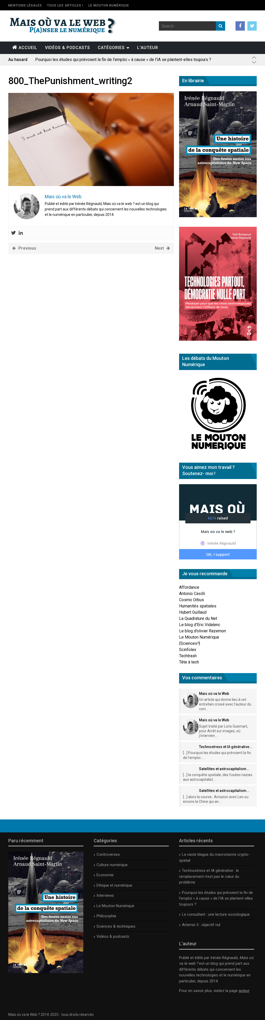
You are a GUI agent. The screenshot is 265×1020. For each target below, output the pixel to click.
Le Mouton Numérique (109, 5)
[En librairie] (218, 215)
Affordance (189, 587)
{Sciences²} (189, 643)
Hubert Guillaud (193, 612)
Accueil (28, 47)
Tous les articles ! (65, 5)
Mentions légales (25, 5)
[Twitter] (13, 233)
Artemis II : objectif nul (201, 924)
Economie (105, 875)
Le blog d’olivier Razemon (202, 630)
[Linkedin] (20, 233)
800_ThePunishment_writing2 (70, 81)
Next (159, 248)
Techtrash (188, 655)
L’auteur (147, 47)
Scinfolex (187, 649)
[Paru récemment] (45, 971)
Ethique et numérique (114, 885)
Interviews (105, 895)
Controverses (108, 854)
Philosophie (106, 916)
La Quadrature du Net (198, 618)
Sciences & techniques (116, 926)
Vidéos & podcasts (67, 47)
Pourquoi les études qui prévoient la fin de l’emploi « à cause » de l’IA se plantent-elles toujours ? (123, 59)
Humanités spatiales (197, 606)
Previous (27, 248)
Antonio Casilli (192, 593)
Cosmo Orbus (191, 599)
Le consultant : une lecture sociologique (216, 914)
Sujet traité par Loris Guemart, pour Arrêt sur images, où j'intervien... (223, 731)
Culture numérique (112, 864)
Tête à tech (189, 662)
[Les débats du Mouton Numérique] (218, 451)
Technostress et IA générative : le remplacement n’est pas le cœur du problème (209, 876)
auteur (244, 990)
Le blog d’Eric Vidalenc (199, 624)
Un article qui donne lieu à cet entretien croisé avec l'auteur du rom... (225, 704)
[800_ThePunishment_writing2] (91, 184)
